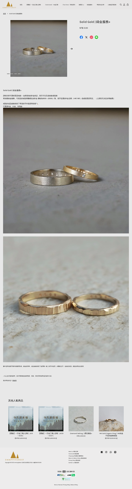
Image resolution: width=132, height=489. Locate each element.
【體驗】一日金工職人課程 (33, 4)
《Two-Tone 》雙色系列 (68, 4)
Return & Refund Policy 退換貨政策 (78, 458)
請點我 (14, 380)
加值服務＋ (90, 4)
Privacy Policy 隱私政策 (74, 460)
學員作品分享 (100, 4)
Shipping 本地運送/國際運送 (76, 456)
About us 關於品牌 (73, 451)
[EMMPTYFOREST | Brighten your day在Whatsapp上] (110, 453)
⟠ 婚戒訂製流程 (112, 4)
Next (71, 48)
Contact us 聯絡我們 (74, 462)
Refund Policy (74, 484)
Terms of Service (58, 484)
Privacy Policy (66, 484)
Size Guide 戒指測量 (74, 453)
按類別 (80, 4)
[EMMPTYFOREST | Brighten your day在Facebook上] (101, 453)
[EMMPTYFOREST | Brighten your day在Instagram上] (106, 453)
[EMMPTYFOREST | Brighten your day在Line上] (115, 453)
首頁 (21, 4)
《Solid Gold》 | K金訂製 (51, 4)
